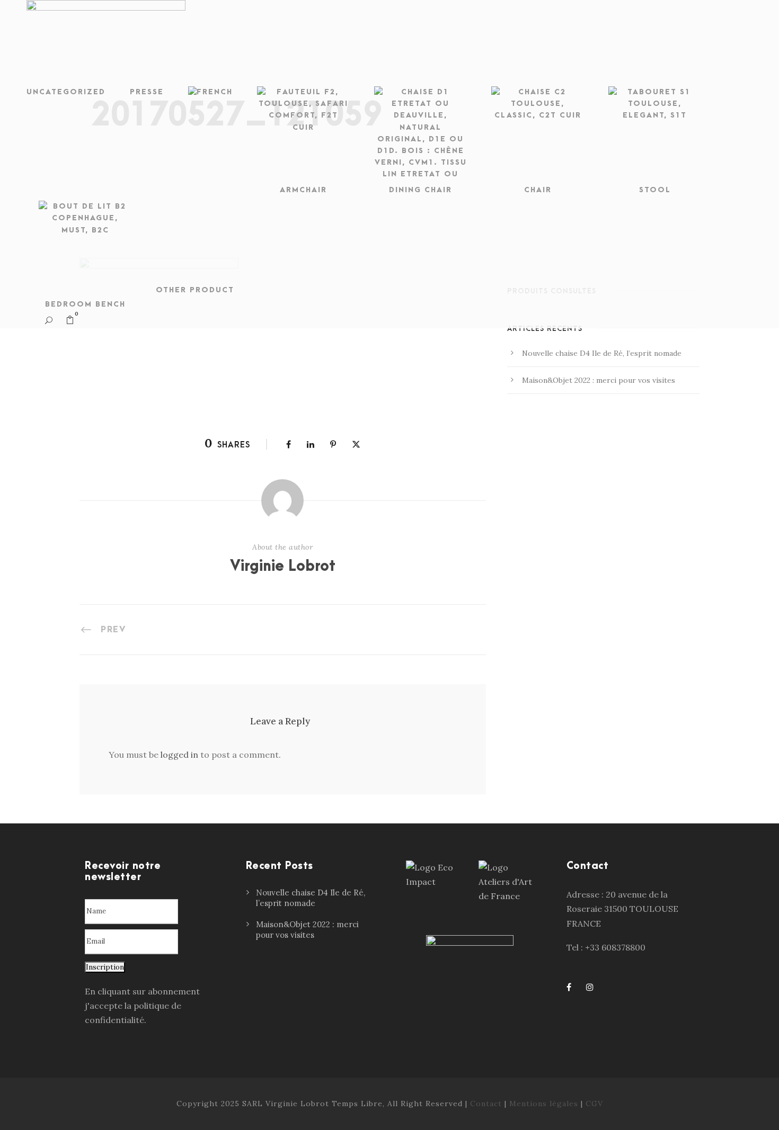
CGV (594, 1103)
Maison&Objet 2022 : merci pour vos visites (598, 380)
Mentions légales (543, 1103)
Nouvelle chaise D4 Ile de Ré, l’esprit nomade (601, 353)
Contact (486, 1103)
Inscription (105, 967)
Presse (147, 92)
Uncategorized (65, 92)
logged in (179, 754)
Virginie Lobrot (282, 567)
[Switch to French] (210, 94)
